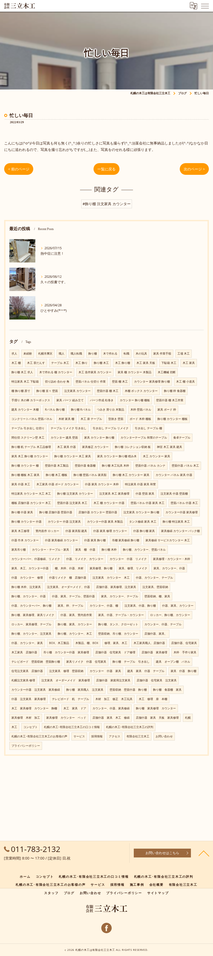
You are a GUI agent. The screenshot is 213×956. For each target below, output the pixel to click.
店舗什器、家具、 (155, 633)
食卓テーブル (181, 437)
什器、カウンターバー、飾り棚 (31, 605)
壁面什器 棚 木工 (107, 391)
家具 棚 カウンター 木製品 (134, 372)
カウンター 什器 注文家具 (64, 521)
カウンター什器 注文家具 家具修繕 (35, 689)
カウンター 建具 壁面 (64, 437)
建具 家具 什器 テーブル (145, 671)
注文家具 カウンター (77, 391)
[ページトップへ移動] (204, 853)
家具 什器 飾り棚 (183, 671)
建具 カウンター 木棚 (25, 409)
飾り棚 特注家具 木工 (176, 521)
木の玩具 (141, 353)
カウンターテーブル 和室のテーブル (144, 437)
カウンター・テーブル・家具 (50, 549)
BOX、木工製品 (59, 643)
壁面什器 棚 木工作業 (169, 400)
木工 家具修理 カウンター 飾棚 (34, 708)
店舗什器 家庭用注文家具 (113, 680)
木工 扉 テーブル (91, 419)
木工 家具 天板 (145, 363)
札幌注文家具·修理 (23, 680)
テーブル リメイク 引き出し (68, 428)
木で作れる (110, 353)
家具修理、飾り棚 (101, 568)
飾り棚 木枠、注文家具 (26, 587)
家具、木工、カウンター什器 (30, 568)
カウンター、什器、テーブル (163, 624)
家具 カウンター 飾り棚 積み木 (117, 456)
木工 (14, 727)
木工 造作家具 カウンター (94, 372)
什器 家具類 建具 (76, 531)
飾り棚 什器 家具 (22, 512)
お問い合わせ (164, 736)
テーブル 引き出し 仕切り (27, 428)
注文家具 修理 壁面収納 (66, 671)
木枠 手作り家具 (185, 652)
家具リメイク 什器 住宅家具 (86, 661)
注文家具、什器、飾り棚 (140, 605)
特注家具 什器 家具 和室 (140, 484)
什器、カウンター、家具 (27, 643)
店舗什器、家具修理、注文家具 (116, 587)
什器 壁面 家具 (145, 493)
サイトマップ (158, 893)
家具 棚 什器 (85, 549)
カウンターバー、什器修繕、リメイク (35, 559)
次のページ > (194, 169)
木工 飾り (81, 363)
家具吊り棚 (18, 549)
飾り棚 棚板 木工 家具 (25, 475)
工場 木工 (183, 353)
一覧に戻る (106, 169)
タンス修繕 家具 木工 (142, 521)
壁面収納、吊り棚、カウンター (118, 633)
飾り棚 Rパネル (81, 409)
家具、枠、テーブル (70, 605)
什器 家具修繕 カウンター (61, 540)
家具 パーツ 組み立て (70, 400)
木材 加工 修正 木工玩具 (113, 699)
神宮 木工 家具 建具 (169, 447)
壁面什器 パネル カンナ (150, 465)
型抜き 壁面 (115, 419)
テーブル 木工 (60, 363)
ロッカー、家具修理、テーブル (31, 624)
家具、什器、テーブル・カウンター (121, 615)
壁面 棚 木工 (120, 381)
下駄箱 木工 (168, 363)
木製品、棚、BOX (86, 643)
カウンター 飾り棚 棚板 (135, 400)
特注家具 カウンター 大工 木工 (31, 493)
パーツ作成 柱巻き (102, 400)
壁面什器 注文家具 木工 (72, 503)
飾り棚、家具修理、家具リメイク (32, 615)
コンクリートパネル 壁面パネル (31, 419)
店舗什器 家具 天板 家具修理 (157, 717)
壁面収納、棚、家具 (157, 596)
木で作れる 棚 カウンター (55, 372)
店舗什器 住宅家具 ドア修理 (115, 652)
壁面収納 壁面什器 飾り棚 (128, 689)
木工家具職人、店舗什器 (149, 643)
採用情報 (97, 736)
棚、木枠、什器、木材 (69, 568)
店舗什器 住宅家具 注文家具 (157, 680)
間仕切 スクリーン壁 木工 (27, 437)
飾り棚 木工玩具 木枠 (115, 465)
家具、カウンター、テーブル (119, 596)
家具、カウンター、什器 (169, 568)
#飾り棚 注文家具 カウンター (107, 203)
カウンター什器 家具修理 (181, 512)
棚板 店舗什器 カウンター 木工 (31, 503)
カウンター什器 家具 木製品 (105, 521)
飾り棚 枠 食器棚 (174, 391)
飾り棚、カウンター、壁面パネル (144, 549)
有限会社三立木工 (138, 736)
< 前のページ (18, 169)
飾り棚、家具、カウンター (75, 624)
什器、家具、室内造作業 (76, 615)
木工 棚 (16, 363)
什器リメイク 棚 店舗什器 (67, 577)
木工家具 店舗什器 (24, 652)
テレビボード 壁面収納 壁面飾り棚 (35, 661)
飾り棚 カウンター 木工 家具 (72, 456)
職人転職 (76, 353)
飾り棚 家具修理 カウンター (156, 708)
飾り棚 (92, 353)
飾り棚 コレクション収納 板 (133, 447)
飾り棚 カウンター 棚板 (172, 419)
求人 (14, 353)
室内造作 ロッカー (47, 531)
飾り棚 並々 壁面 (47, 391)
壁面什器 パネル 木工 (185, 465)
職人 (61, 353)
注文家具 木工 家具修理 (114, 493)
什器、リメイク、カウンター (84, 559)
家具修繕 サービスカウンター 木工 (167, 540)
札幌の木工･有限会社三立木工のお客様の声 (39, 736)
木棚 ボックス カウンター (141, 391)
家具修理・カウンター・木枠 (171, 559)
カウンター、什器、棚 (104, 605)
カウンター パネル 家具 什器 (174, 475)
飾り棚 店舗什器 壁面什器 (55, 512)
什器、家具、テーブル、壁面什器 (73, 596)
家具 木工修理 (20, 531)
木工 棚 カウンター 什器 (109, 503)
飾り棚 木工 (101, 363)
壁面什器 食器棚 (85, 465)
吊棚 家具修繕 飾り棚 (125, 540)
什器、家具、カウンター (178, 605)
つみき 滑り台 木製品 (110, 409)
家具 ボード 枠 (166, 409)
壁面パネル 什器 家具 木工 (147, 503)
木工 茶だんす (36, 363)
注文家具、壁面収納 (155, 587)
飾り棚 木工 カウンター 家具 (131, 475)
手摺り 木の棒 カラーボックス (30, 400)
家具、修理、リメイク (133, 568)
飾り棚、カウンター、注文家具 (31, 633)
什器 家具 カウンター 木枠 (102, 484)
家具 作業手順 (162, 353)
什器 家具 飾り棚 (95, 540)
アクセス (114, 736)
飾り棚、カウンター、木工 (75, 633)
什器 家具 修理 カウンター (110, 531)
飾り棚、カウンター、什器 (28, 596)
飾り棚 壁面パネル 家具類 (90, 475)
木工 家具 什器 (66, 447)
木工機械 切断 (167, 372)
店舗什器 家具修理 (154, 652)
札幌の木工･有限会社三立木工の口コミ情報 (72, 727)
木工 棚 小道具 (185, 381)
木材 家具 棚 (66, 419)
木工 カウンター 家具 (156, 456)
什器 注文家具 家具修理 (28, 699)
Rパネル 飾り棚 (55, 409)
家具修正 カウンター (95, 447)
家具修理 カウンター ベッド (66, 717)
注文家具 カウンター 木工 (111, 577)
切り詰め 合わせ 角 (57, 381)
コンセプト (30, 727)
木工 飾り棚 (122, 363)
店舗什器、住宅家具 (184, 643)
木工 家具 (189, 363)
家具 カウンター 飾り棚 (99, 437)
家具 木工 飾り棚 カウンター (29, 456)
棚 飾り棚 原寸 (20, 391)
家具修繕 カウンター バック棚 (180, 531)
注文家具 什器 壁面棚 (174, 493)
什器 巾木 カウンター (25, 540)
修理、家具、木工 (115, 643)
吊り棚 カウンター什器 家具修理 (66, 652)
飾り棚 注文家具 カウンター (75, 493)
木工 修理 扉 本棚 (153, 699)
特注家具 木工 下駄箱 (25, 381)
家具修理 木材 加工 (25, 717)
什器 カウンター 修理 (27, 577)
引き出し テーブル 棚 (148, 428)
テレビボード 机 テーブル (70, 699)
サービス (79, 736)
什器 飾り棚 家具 (144, 531)
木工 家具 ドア (74, 708)
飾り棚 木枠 (109, 549)
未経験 (27, 353)
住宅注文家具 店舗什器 (27, 671)
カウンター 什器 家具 (105, 671)
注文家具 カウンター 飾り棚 (141, 512)
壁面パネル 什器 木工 (184, 503)
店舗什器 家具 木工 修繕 (111, 717)
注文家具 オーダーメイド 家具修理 (65, 680)
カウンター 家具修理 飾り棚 (152, 381)
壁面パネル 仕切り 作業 (91, 381)
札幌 (188, 717)
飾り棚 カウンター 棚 (25, 465)
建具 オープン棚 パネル (173, 661)
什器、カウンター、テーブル (154, 577)
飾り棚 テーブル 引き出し (131, 661)
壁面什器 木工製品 (57, 465)
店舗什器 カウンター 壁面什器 (97, 512)
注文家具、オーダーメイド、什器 (68, 587)
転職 (126, 353)
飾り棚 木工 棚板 (56, 475)
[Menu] (205, 5)
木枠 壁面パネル (140, 409)
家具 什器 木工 (20, 484)
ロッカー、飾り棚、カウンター (170, 615)
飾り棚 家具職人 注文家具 (84, 689)
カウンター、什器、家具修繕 (111, 708)
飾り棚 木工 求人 (22, 372)
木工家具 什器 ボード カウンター (57, 484)
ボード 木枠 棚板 (140, 419)
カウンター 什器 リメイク (128, 559)
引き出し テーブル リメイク (111, 428)
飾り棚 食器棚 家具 (167, 689)
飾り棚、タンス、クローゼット (118, 624)
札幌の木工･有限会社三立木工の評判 (129, 727)
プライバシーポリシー (25, 745)
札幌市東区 (45, 353)
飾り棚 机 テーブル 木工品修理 (31, 447)
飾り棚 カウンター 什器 (26, 521)
